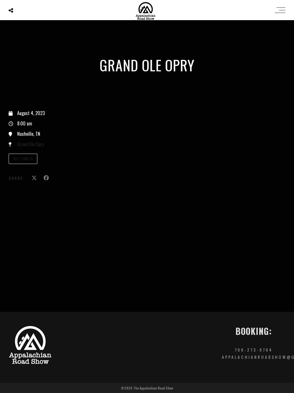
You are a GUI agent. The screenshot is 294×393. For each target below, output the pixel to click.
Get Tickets (23, 159)
